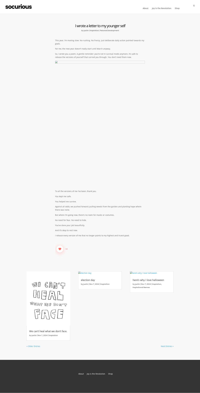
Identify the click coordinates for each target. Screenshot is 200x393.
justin (86, 30)
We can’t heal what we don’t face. (48, 331)
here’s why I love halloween (148, 280)
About (145, 8)
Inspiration (94, 30)
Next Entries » (167, 346)
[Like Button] (59, 249)
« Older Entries (33, 346)
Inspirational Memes (141, 287)
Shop (177, 8)
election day (88, 280)
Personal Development (109, 30)
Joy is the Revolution (161, 8)
